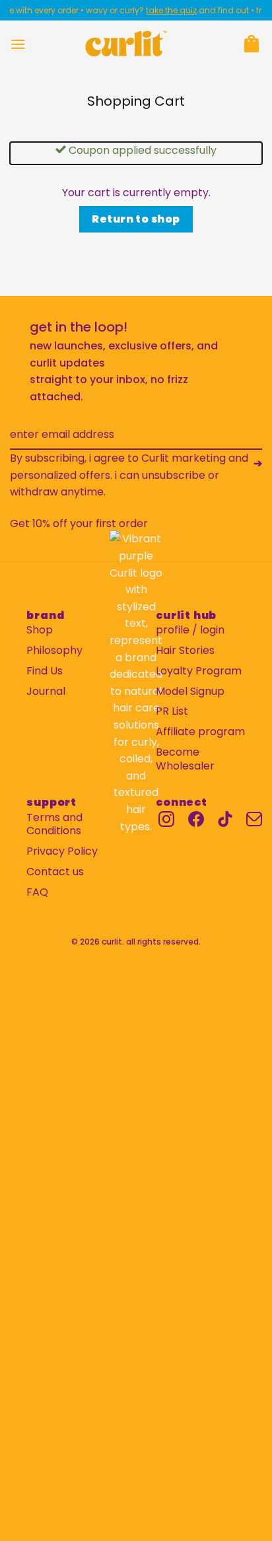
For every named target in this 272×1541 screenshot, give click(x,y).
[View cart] (251, 43)
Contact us (55, 872)
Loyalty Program (199, 671)
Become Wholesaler (185, 759)
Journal (45, 692)
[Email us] (254, 819)
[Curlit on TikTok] (225, 819)
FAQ (37, 893)
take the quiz (165, 10)
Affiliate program (200, 732)
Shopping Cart (136, 101)
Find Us (44, 671)
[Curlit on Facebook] (196, 819)
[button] (18, 44)
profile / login (190, 630)
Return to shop (136, 219)
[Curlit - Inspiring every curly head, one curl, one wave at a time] (126, 43)
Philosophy (54, 651)
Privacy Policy (62, 852)
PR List (172, 712)
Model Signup (190, 692)
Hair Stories (185, 651)
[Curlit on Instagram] (166, 819)
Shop (39, 630)
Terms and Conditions (54, 825)
